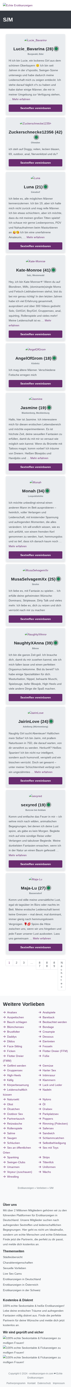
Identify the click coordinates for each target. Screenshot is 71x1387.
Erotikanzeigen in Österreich (20, 1284)
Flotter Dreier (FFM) (55, 1051)
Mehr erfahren (21, 99)
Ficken (11, 1051)
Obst (10, 1104)
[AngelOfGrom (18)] (35, 349)
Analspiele (49, 1012)
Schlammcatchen (53, 1138)
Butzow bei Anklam (35, 810)
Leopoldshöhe (35, 496)
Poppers (48, 1118)
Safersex (48, 1128)
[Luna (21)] (35, 177)
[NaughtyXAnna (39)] (36, 634)
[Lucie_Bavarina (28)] (35, 40)
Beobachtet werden (55, 1022)
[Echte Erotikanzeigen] (18, 5)
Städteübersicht (12, 1257)
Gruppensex (14, 1070)
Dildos (11, 1041)
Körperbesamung (18, 1084)
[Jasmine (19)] (35, 398)
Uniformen (49, 1167)
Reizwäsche (14, 1123)
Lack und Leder (52, 1084)
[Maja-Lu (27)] (35, 879)
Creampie (49, 1031)
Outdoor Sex (15, 1113)
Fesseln (47, 1046)
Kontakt (31, 1383)
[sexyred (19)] (35, 795)
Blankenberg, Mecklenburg (36, 413)
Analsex (12, 1012)
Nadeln (47, 1089)
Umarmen (13, 1167)
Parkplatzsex (51, 1113)
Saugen (12, 1138)
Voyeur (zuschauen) (19, 1171)
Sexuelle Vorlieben (14, 1268)
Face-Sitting (14, 1046)
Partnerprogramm (16, 1383)
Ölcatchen (13, 1109)
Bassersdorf (35, 893)
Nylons (47, 1099)
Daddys (12, 1036)
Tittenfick (48, 1162)
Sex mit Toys (50, 1147)
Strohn (35, 584)
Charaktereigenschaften (18, 1262)
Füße (46, 1056)
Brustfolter (13, 1031)
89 (54, 964)
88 (47, 964)
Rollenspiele (14, 1128)
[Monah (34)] (35, 482)
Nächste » (62, 974)
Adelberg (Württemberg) (35, 726)
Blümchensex (15, 1027)
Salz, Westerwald (35, 275)
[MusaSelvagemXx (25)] (35, 570)
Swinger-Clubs (16, 1162)
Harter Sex (49, 1070)
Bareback (48, 1017)
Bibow (35, 648)
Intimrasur (49, 1075)
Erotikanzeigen (26, 1188)
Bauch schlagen (17, 1022)
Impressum (59, 1383)
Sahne (11, 1133)
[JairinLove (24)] (36, 712)
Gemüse (48, 1065)
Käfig (10, 1080)
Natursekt (13, 1099)
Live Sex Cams (12, 1273)
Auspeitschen (15, 1017)
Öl (44, 1104)
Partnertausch (16, 1118)
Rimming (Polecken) (55, 1123)
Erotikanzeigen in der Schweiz (21, 1290)
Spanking (13, 1157)
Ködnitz (35, 363)
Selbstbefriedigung (54, 1142)
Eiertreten (49, 1041)
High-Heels (14, 1075)
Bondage (48, 1027)
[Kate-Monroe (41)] (35, 261)
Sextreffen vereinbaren (35, 108)
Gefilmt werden (16, 1065)
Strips (46, 1157)
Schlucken (13, 1142)
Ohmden (35, 142)
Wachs (47, 1171)
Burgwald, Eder (36, 54)
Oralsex (47, 1109)
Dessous (48, 1036)
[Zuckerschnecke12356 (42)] (35, 123)
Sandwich (49, 1133)
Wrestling (13, 1176)
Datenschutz (44, 1383)
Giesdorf (35, 192)
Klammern (49, 1080)
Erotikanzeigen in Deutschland (22, 1279)
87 (39, 964)
